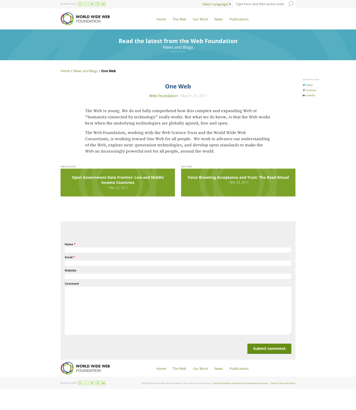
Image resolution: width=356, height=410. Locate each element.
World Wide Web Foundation (85, 18)
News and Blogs (85, 71)
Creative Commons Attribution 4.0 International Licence (240, 383)
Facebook (310, 90)
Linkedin (310, 95)
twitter (92, 4)
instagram (97, 4)
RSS (80, 4)
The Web (179, 19)
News (218, 19)
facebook (86, 4)
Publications (239, 19)
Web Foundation (163, 95)
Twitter (309, 85)
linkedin (103, 4)
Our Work (200, 19)
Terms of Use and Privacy (283, 383)
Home (161, 19)
